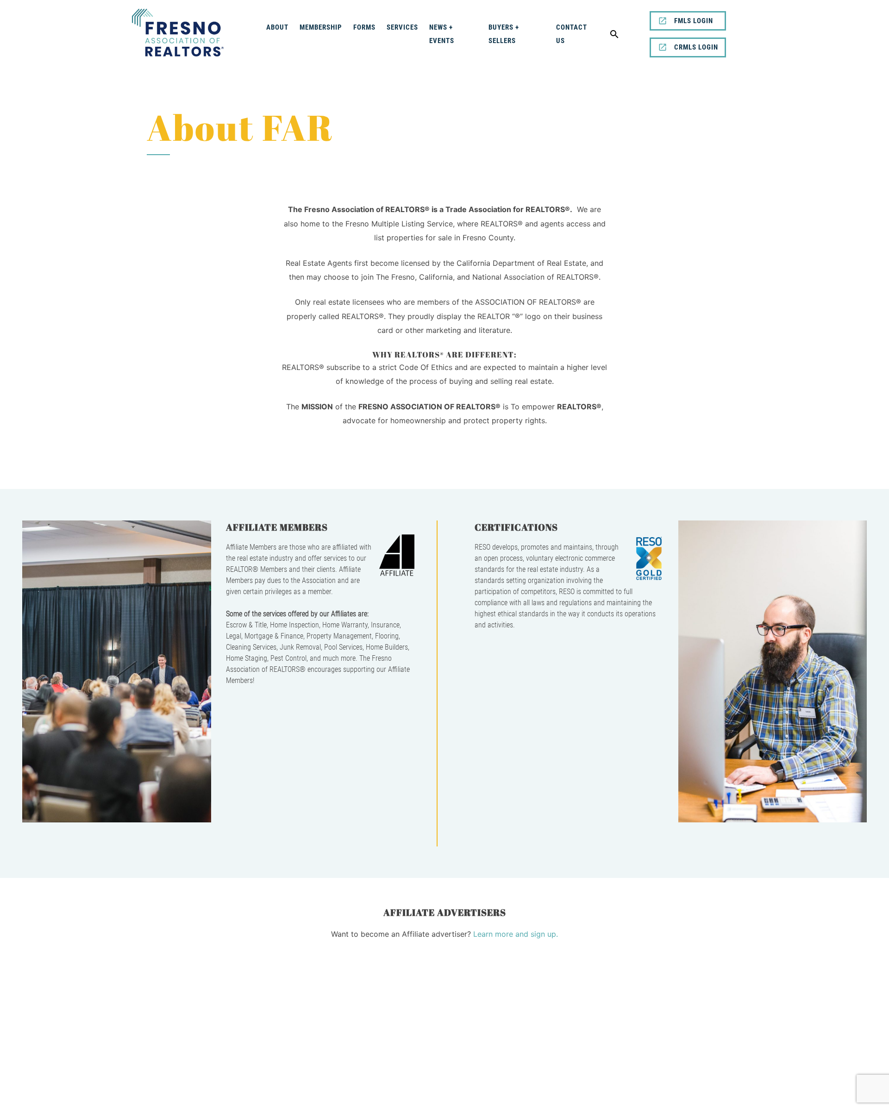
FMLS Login (693, 21)
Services (402, 27)
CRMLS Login (696, 47)
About (277, 27)
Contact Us (571, 34)
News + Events (441, 34)
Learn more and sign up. (515, 934)
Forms (364, 27)
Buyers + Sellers (503, 34)
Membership (321, 27)
